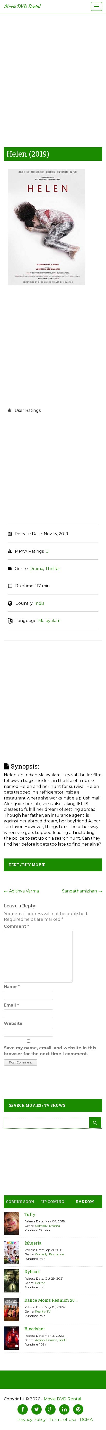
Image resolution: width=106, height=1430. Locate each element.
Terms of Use (62, 1419)
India (39, 603)
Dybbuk (32, 1271)
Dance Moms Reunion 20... (51, 1300)
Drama (36, 568)
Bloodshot (34, 1328)
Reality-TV (42, 1311)
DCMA (86, 1419)
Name (12, 986)
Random (85, 1201)
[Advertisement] (53, 79)
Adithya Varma (21, 891)
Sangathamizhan (82, 891)
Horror (40, 1283)
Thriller (52, 568)
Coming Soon (20, 1201)
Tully (30, 1214)
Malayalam (49, 620)
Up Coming (52, 1201)
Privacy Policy (31, 1419)
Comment (16, 926)
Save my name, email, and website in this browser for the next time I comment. (50, 1050)
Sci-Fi (63, 1340)
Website (13, 1023)
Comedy (41, 1226)
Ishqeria (32, 1243)
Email (11, 1005)
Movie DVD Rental (22, 6)
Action (40, 1340)
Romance (56, 1254)
